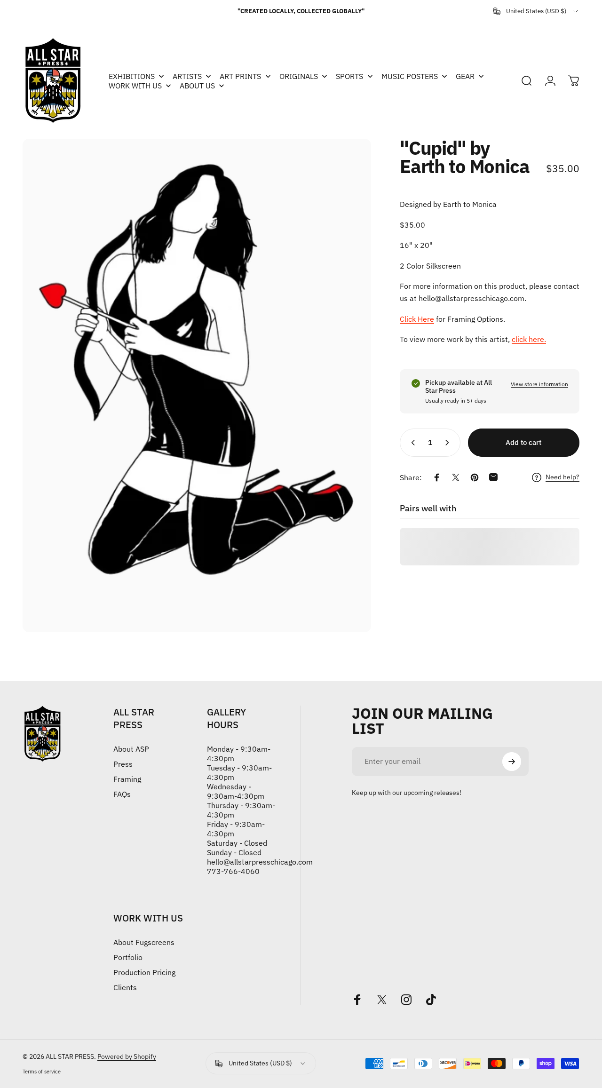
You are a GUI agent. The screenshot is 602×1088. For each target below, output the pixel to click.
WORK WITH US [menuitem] (135, 85)
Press (123, 764)
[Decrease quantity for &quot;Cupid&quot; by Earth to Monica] (411, 442)
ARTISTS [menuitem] (187, 76)
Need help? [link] (562, 477)
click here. (529, 339)
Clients (125, 987)
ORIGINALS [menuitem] (298, 76)
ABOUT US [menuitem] (197, 85)
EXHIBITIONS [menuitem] (132, 76)
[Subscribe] (511, 761)
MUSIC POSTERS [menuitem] (409, 76)
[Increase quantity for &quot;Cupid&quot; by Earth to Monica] (449, 442)
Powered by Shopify (126, 1056)
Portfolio (128, 957)
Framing (127, 779)
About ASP (131, 749)
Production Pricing (144, 972)
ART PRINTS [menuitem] (240, 76)
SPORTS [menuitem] (349, 76)
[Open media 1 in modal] (197, 385)
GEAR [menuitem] (465, 76)
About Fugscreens (143, 942)
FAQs (122, 794)
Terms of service (42, 1071)
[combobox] (536, 11)
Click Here (417, 318)
